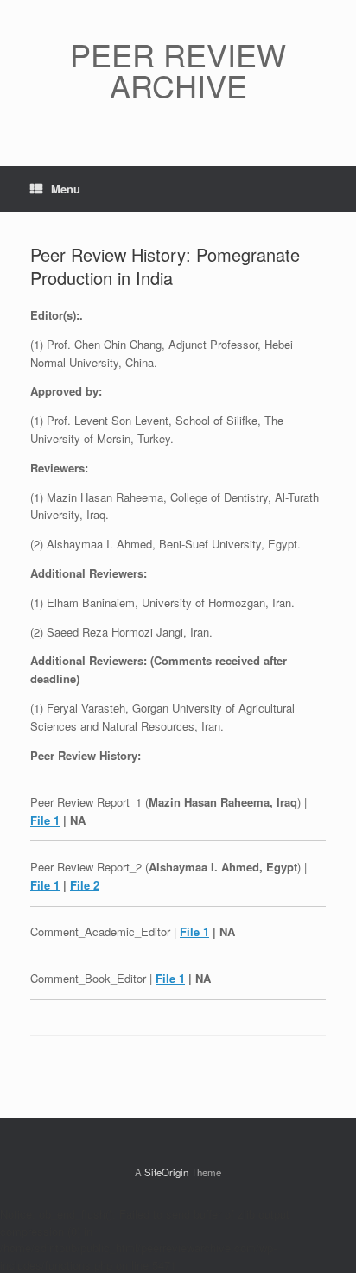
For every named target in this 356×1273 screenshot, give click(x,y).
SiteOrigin (166, 1172)
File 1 (45, 820)
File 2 (84, 885)
